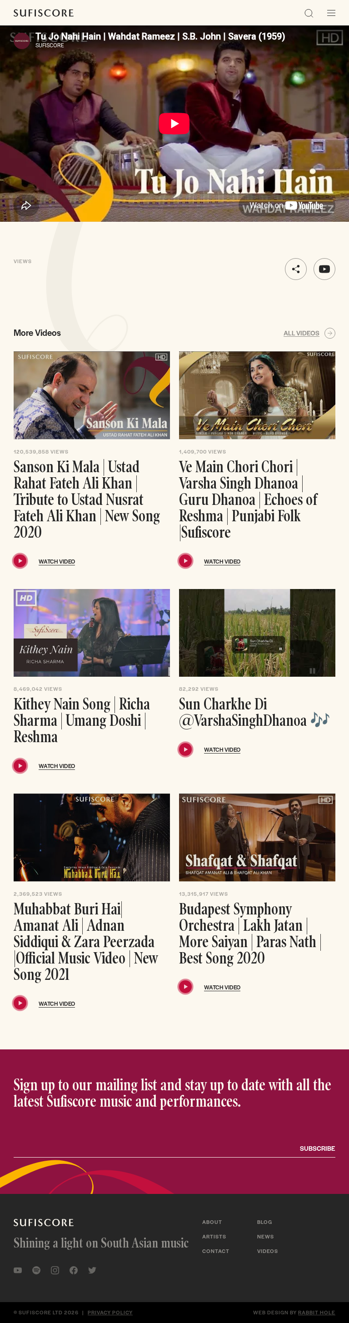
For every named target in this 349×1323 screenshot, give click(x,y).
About (212, 1221)
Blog (264, 1221)
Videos (267, 1250)
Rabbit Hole (316, 1312)
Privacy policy (110, 1312)
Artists (214, 1236)
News (265, 1236)
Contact (215, 1250)
